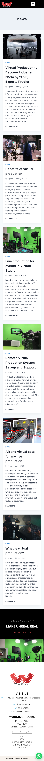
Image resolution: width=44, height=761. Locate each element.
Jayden (10, 87)
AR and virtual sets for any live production (20, 456)
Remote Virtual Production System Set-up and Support (20, 362)
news (7, 63)
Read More (10, 126)
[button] (33, 4)
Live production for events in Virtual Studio (19, 265)
